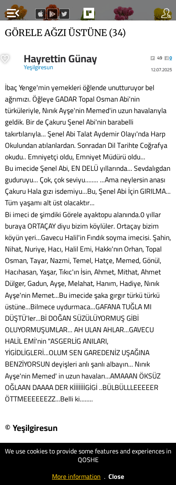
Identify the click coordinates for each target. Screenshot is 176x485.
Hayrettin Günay (60, 58)
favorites (70, 15)
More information (76, 476)
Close (116, 476)
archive (106, 15)
